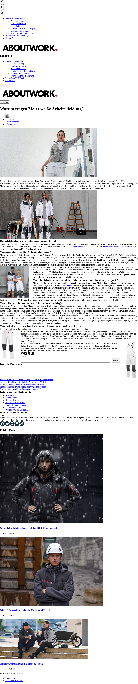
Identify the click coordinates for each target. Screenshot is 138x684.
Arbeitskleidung (17, 64)
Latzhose (44, 329)
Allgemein (9, 395)
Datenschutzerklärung (14, 680)
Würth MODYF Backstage (22, 76)
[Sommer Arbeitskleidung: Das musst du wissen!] (44, 658)
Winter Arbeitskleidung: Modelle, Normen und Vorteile (23, 382)
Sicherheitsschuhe (18, 68)
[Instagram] (4, 57)
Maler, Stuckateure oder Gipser (116, 247)
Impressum (10, 678)
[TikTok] (11, 57)
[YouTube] (8, 57)
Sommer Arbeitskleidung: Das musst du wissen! (20, 389)
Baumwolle (67, 285)
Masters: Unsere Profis (15, 402)
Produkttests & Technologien (23, 71)
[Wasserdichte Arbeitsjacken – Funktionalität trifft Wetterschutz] (52, 523)
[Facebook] (1, 57)
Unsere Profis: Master (20, 73)
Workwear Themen (13, 61)
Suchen (24, 356)
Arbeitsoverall (77, 247)
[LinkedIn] (32, 354)
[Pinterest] (29, 354)
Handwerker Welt (18, 66)
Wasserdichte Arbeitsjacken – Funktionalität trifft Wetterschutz (26, 379)
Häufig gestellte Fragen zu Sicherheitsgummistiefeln (22, 384)
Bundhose (32, 329)
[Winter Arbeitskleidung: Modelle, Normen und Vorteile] (52, 605)
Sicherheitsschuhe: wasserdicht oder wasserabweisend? (23, 387)
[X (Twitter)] (26, 354)
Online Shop (10, 80)
